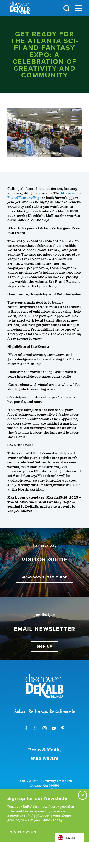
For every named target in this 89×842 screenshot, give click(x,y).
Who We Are (45, 758)
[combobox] (69, 837)
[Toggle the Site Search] (66, 8)
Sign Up (44, 646)
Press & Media (44, 750)
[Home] (20, 8)
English (70, 837)
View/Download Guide (44, 577)
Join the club (22, 832)
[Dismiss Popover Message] (82, 795)
